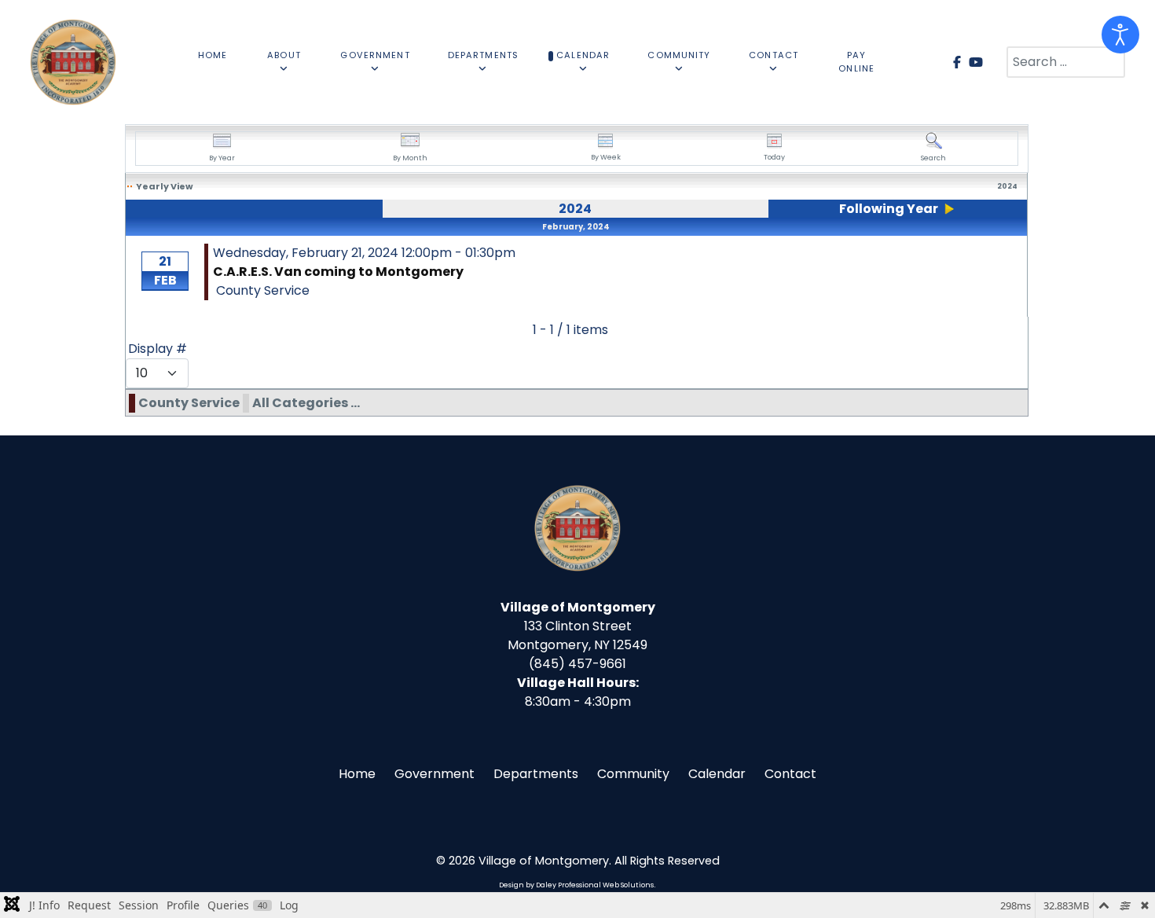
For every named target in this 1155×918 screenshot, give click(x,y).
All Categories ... (306, 403)
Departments (535, 774)
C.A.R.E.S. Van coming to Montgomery (338, 272)
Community (633, 774)
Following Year (888, 209)
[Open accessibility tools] (1120, 34)
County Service (189, 403)
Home (357, 774)
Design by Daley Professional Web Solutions (576, 885)
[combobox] (1065, 62)
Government (434, 774)
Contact (790, 774)
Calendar (717, 774)
